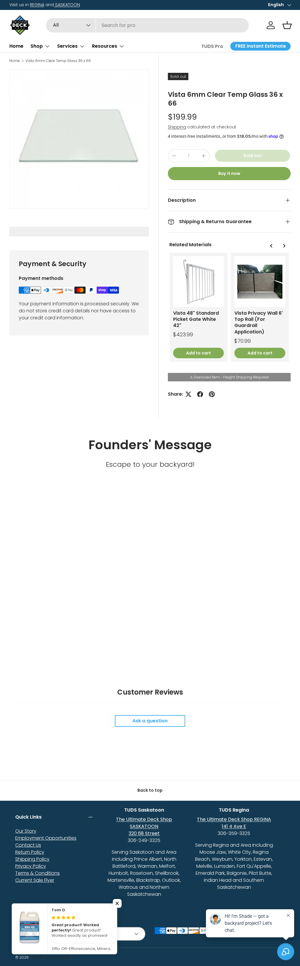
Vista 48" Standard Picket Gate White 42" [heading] (196, 319)
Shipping (177, 127)
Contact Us (28, 845)
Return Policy (29, 852)
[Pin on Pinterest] (212, 394)
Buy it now (229, 173)
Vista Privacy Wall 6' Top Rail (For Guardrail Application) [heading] (258, 322)
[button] (287, 25)
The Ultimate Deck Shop (50, 957)
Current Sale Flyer (34, 880)
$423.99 (183, 334)
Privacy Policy (30, 866)
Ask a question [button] (150, 720)
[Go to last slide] (271, 245)
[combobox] (147, 25)
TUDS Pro (212, 46)
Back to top (150, 790)
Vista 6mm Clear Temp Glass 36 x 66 (58, 61)
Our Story (25, 831)
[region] (229, 307)
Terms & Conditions (37, 873)
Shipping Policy (32, 859)
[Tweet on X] (188, 394)
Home (16, 46)
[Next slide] (284, 245)
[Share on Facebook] (200, 394)
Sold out (252, 156)
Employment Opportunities (45, 838)
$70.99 (242, 341)
